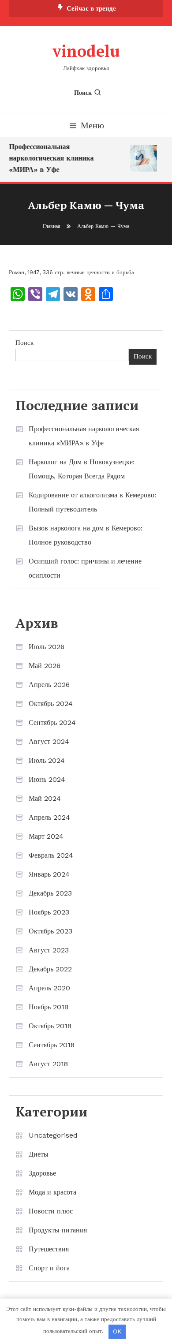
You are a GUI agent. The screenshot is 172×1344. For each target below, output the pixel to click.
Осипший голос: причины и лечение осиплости (85, 568)
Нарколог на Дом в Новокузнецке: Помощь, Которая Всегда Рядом (82, 469)
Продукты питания (58, 1230)
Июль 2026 (46, 646)
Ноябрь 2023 (49, 912)
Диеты (39, 1154)
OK (117, 1331)
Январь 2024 (49, 874)
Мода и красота (52, 1192)
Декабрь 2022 (50, 969)
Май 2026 (44, 665)
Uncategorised (53, 1135)
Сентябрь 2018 (52, 1045)
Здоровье (42, 1173)
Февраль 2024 (51, 855)
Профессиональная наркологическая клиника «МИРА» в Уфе (50, 158)
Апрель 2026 (49, 684)
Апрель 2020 (49, 988)
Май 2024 (45, 798)
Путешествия (49, 1249)
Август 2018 (48, 1064)
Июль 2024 (47, 760)
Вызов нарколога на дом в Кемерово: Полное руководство (85, 535)
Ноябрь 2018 (48, 1007)
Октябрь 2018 (50, 1026)
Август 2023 (49, 950)
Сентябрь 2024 (52, 722)
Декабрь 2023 (50, 893)
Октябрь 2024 (51, 703)
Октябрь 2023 (50, 931)
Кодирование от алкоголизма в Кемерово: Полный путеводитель (92, 502)
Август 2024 (49, 741)
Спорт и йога (49, 1268)
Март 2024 (46, 836)
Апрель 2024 (49, 817)
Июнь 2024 (47, 779)
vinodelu (86, 51)
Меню (92, 125)
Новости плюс (51, 1211)
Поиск (83, 92)
